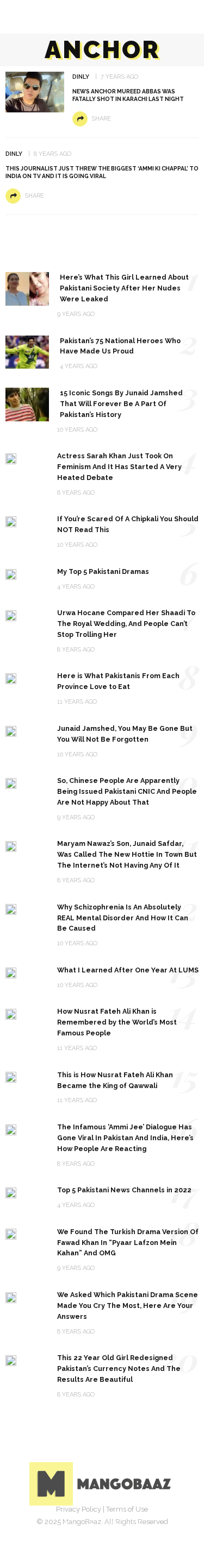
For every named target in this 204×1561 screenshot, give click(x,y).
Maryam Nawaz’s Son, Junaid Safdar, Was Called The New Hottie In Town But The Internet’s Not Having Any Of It (127, 854)
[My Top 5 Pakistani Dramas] (10, 573)
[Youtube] (138, 1525)
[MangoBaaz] (102, 1483)
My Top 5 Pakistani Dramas (103, 571)
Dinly (80, 76)
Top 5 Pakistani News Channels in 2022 (124, 1190)
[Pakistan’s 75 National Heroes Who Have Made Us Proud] (27, 351)
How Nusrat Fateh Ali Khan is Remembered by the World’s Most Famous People (117, 1022)
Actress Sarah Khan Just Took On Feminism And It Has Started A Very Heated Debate (119, 467)
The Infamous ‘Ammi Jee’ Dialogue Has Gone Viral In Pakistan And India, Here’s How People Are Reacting (125, 1138)
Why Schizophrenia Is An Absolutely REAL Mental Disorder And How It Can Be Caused (122, 918)
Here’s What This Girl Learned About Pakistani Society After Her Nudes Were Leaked (124, 288)
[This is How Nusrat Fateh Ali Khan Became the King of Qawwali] (10, 1077)
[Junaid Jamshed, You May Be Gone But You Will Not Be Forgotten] (10, 730)
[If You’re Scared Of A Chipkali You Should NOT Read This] (10, 521)
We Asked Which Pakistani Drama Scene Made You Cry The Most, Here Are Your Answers (127, 1305)
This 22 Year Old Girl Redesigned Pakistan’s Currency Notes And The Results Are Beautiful (119, 1368)
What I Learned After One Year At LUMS (128, 970)
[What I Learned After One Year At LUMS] (10, 972)
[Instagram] (114, 1525)
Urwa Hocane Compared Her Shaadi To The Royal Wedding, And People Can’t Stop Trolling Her (126, 624)
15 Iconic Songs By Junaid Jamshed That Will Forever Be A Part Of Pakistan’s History (121, 404)
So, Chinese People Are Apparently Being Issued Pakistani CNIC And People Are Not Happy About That (127, 791)
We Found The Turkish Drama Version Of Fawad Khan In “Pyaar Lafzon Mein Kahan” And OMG (128, 1242)
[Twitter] (90, 1525)
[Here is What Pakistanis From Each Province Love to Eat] (10, 678)
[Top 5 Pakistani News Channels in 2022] (10, 1192)
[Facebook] (66, 1525)
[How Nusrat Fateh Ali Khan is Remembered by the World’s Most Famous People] (10, 1013)
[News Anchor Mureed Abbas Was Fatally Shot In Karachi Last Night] (34, 91)
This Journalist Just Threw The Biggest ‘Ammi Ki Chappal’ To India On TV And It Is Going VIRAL (102, 172)
